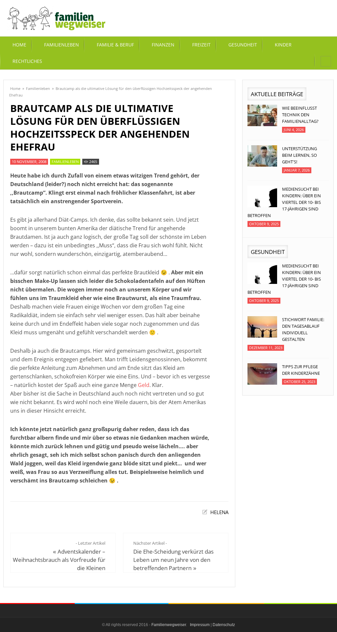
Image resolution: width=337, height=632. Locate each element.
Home (15, 88)
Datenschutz (224, 624)
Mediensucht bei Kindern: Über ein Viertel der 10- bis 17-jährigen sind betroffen (284, 202)
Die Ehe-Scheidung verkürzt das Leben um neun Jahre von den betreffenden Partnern (173, 560)
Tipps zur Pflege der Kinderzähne (301, 370)
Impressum (200, 624)
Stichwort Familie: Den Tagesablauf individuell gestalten (303, 329)
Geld (143, 385)
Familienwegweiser (168, 624)
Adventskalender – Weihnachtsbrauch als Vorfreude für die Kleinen (59, 560)
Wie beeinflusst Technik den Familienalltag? (300, 114)
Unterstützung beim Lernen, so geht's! (299, 155)
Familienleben (38, 88)
